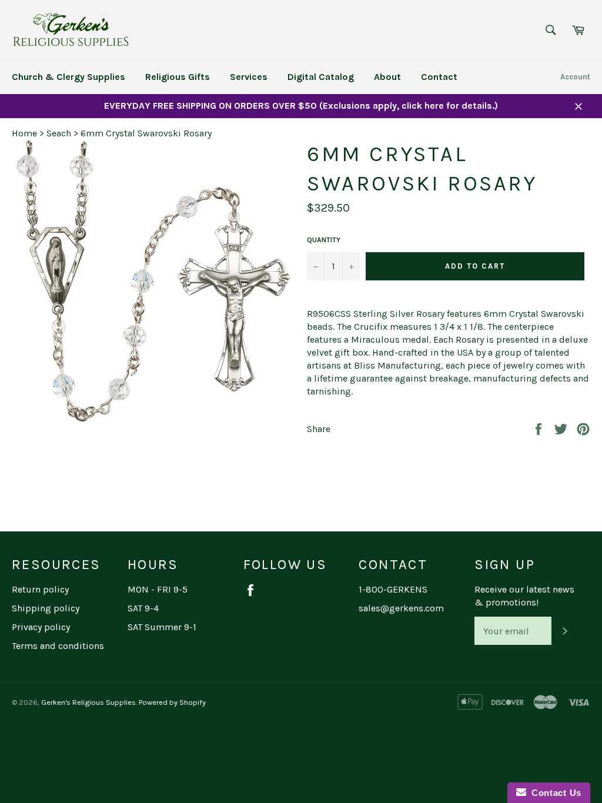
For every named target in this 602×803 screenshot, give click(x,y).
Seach (58, 133)
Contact (439, 76)
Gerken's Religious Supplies (88, 702)
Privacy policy (41, 627)
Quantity (323, 240)
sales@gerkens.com (401, 608)
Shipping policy (45, 608)
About (387, 76)
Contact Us (553, 793)
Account (575, 76)
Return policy (40, 589)
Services (248, 76)
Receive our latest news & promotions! (524, 596)
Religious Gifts (177, 76)
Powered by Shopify (172, 702)
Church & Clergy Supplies (68, 76)
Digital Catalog (320, 76)
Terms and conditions (58, 645)
